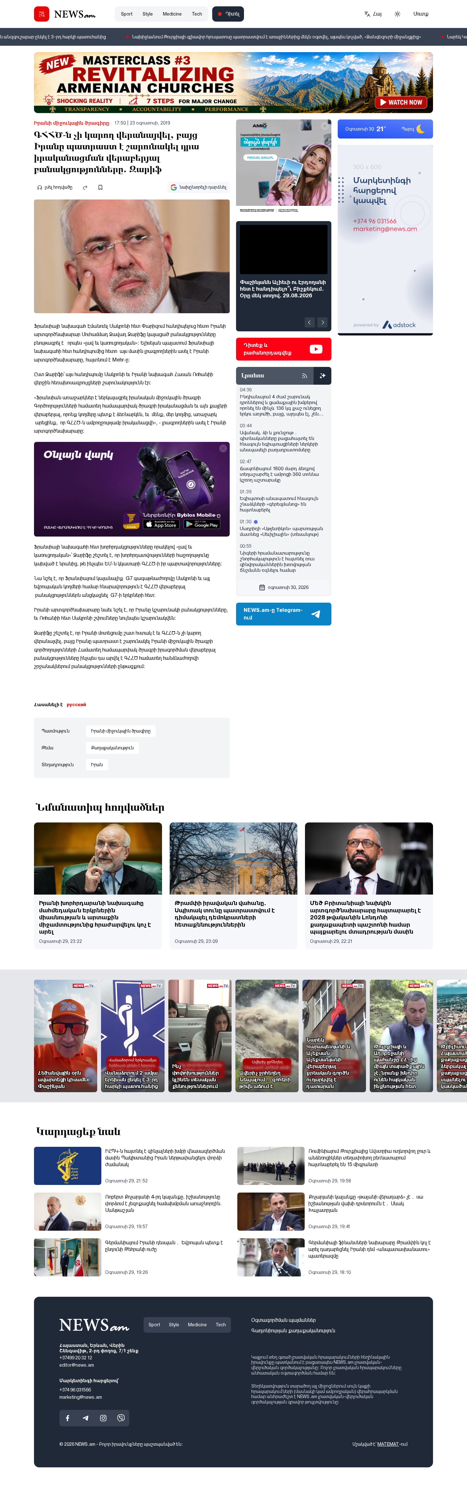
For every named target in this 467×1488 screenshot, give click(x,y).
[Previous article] (310, 322)
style (148, 14)
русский (76, 704)
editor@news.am (76, 1365)
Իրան (97, 764)
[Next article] (322, 322)
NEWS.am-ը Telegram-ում (273, 614)
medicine (172, 14)
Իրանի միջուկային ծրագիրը (71, 123)
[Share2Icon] (85, 187)
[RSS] (305, 376)
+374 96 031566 (75, 1389)
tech (197, 14)
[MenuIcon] (41, 14)
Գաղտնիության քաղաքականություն (293, 1331)
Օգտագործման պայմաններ (283, 1320)
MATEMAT (388, 1444)
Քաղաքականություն (112, 747)
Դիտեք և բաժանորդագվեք (268, 349)
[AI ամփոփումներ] (322, 376)
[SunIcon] (397, 14)
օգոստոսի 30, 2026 (288, 587)
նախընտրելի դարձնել (203, 187)
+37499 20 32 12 (75, 1358)
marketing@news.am (80, 1397)
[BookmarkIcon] (100, 187)
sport (126, 14)
